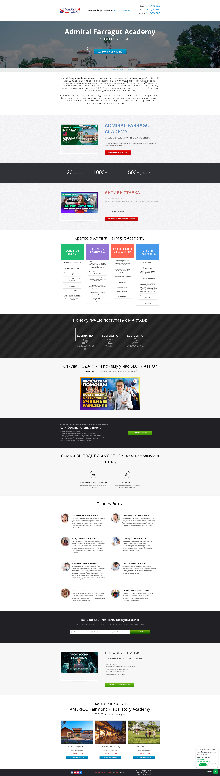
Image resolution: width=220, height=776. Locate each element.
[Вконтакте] (72, 772)
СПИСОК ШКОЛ (141, 69)
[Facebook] (80, 772)
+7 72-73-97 (152, 13)
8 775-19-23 (153, 6)
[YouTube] (75, 772)
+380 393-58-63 (152, 10)
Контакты (130, 69)
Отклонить (212, 765)
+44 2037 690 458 (121, 10)
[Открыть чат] (215, 771)
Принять (202, 765)
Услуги (106, 69)
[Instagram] (77, 772)
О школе (78, 69)
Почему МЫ (96, 69)
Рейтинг (87, 69)
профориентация (117, 69)
